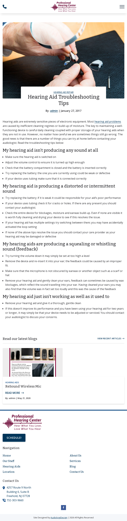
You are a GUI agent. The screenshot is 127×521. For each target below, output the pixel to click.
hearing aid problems (107, 121)
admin (54, 111)
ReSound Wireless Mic (23, 386)
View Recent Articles (109, 338)
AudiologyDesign (59, 517)
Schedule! (14, 438)
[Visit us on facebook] (63, 507)
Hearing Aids (12, 382)
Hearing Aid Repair (64, 92)
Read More (12, 393)
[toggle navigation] (122, 6)
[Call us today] (5, 7)
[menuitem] (30, 456)
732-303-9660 (15, 500)
